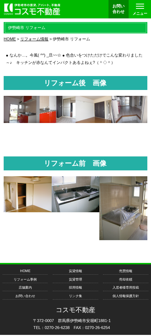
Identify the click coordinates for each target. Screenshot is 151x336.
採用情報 (75, 287)
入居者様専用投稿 (126, 287)
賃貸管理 (75, 279)
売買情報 (125, 271)
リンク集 (75, 296)
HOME (25, 271)
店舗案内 (25, 287)
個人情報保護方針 (126, 296)
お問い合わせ (25, 296)
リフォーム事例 (25, 279)
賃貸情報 (75, 271)
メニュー (140, 13)
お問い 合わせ (119, 9)
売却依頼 (125, 279)
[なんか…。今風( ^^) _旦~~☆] (22, 121)
